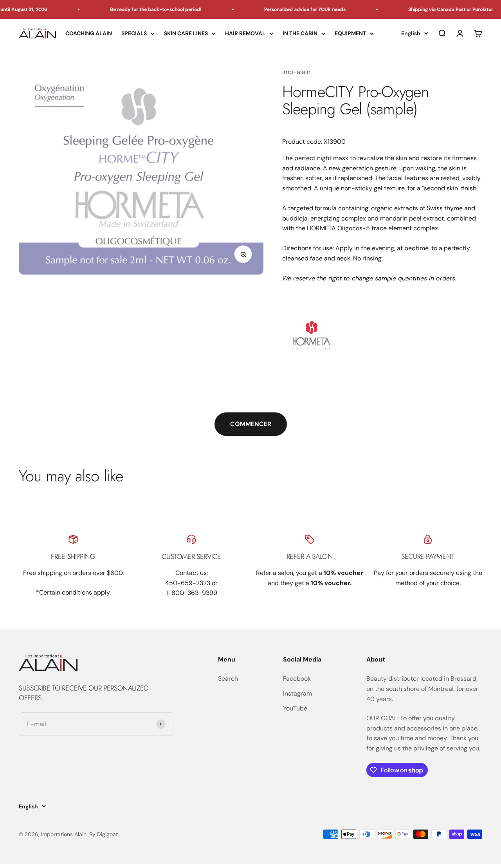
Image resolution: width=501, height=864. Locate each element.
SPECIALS (134, 33)
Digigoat (107, 834)
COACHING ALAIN (88, 33)
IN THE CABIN (300, 33)
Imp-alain (296, 72)
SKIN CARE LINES (186, 33)
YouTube (295, 708)
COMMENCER (250, 424)
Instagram (297, 693)
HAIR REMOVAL (245, 33)
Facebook (297, 678)
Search (228, 678)
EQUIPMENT (350, 33)
